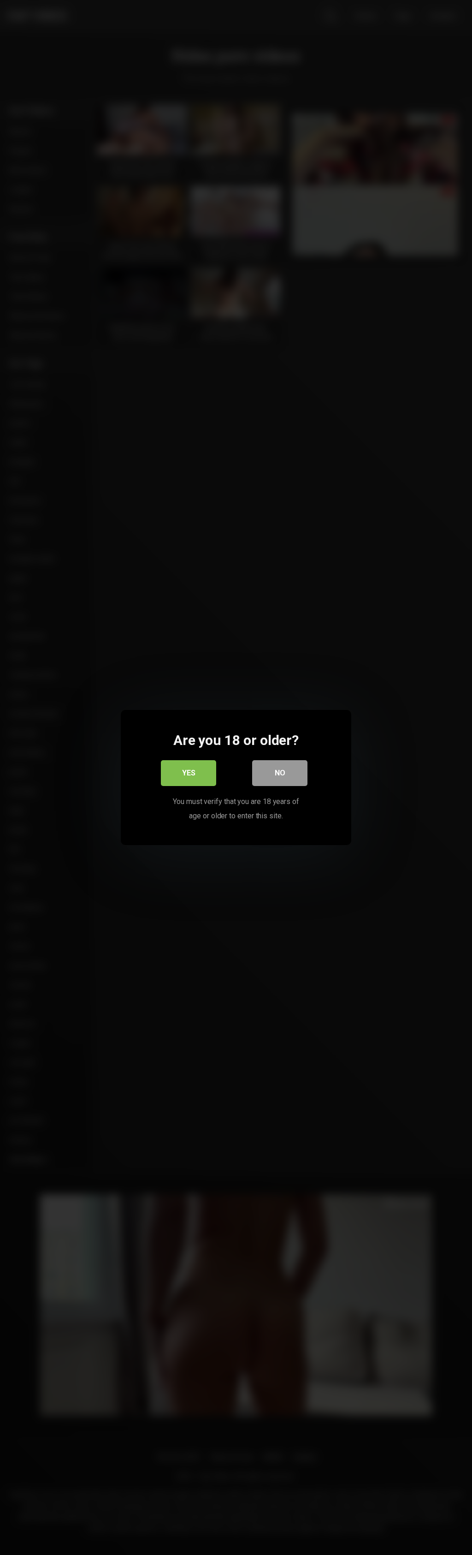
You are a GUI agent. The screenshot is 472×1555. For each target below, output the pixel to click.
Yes (188, 773)
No (280, 773)
